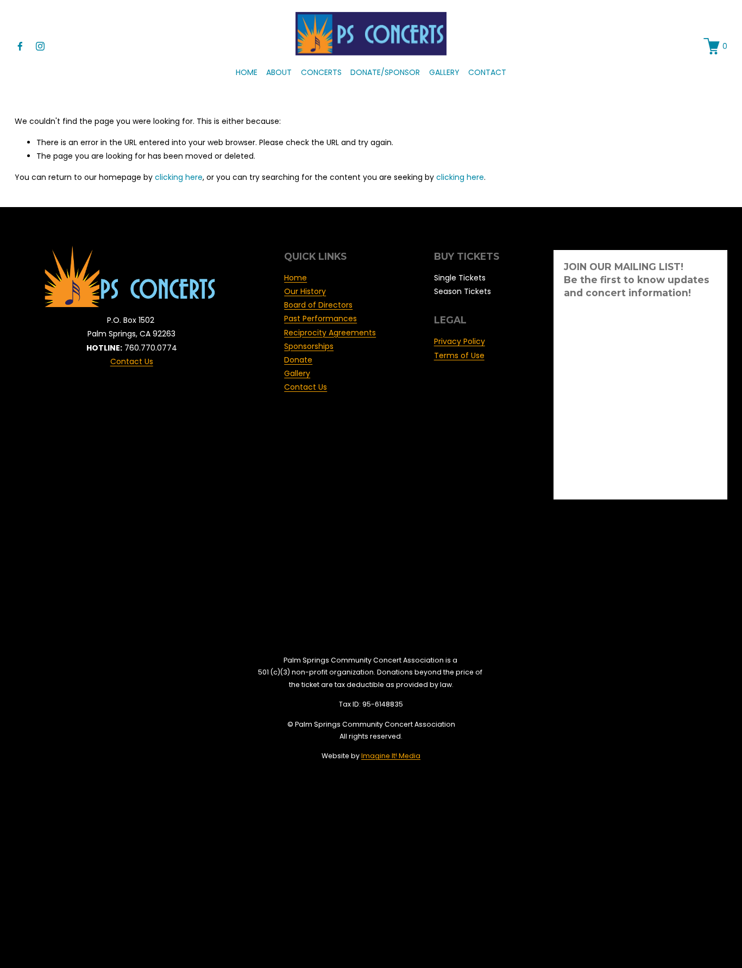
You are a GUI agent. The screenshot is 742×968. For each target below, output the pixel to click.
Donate (298, 359)
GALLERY (444, 72)
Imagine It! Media (390, 755)
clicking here (179, 177)
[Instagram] (40, 46)
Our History (305, 291)
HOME (246, 72)
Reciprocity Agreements (330, 332)
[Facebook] (20, 46)
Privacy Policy (459, 341)
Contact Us (131, 361)
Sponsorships (309, 346)
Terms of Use (459, 355)
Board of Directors (318, 304)
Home (295, 277)
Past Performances (320, 318)
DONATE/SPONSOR (385, 72)
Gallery (297, 373)
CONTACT (487, 72)
